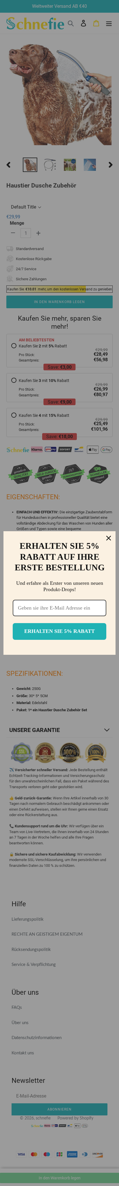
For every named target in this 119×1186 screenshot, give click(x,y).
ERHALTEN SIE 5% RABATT (59, 631)
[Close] (109, 538)
